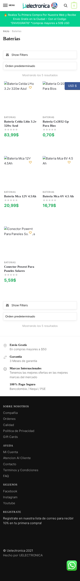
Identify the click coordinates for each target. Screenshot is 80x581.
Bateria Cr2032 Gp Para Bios (56, 123)
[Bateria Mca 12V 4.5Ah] (20, 172)
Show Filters (19, 54)
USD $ (71, 85)
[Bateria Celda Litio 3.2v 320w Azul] (20, 97)
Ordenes (9, 419)
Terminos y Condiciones (20, 470)
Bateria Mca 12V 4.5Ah (20, 196)
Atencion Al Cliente (17, 458)
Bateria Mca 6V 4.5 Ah (58, 196)
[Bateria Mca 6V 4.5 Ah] (59, 172)
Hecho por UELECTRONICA (23, 555)
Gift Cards (10, 437)
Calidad (8, 425)
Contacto (9, 464)
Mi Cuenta (10, 452)
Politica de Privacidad (18, 431)
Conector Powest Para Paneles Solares (19, 268)
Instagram (10, 497)
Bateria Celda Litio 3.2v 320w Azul (20, 123)
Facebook (10, 491)
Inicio (6, 31)
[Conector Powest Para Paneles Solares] (20, 242)
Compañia (10, 413)
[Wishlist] (30, 87)
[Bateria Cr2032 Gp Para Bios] (59, 97)
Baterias (10, 117)
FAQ (6, 476)
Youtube (9, 503)
